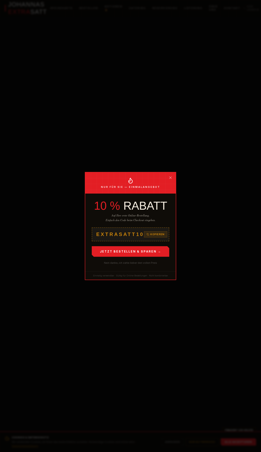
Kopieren (157, 234)
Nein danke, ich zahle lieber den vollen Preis (130, 262)
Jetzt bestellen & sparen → (130, 251)
